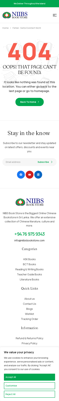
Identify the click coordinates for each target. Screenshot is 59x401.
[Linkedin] (38, 175)
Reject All (10, 394)
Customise (11, 385)
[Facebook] (21, 175)
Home (5, 27)
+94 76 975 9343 (29, 234)
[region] (29, 374)
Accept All (11, 377)
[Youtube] (30, 175)
